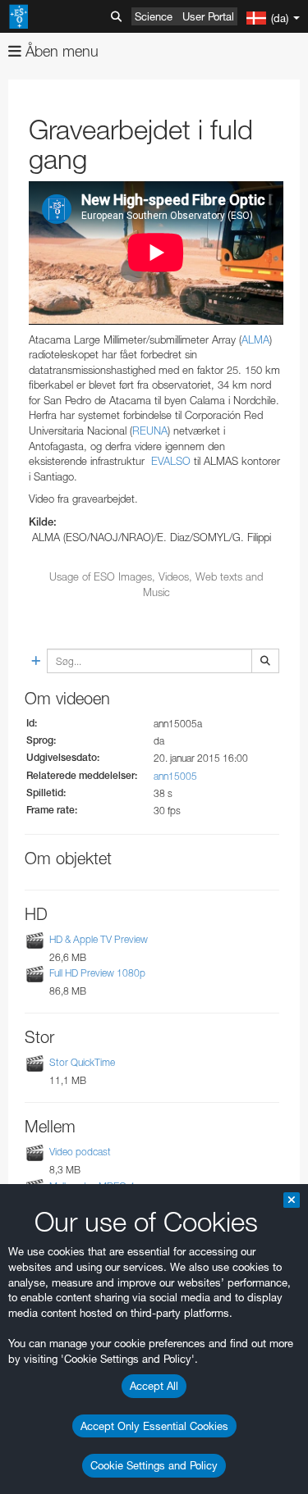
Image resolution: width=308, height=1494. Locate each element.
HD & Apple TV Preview (98, 939)
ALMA (255, 339)
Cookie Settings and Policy (154, 1465)
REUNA (150, 430)
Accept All (154, 1385)
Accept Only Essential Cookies (154, 1426)
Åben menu (60, 51)
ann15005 (175, 776)
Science (153, 16)
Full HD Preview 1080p (97, 973)
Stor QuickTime (82, 1062)
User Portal (208, 16)
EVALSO (169, 460)
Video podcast (80, 1152)
